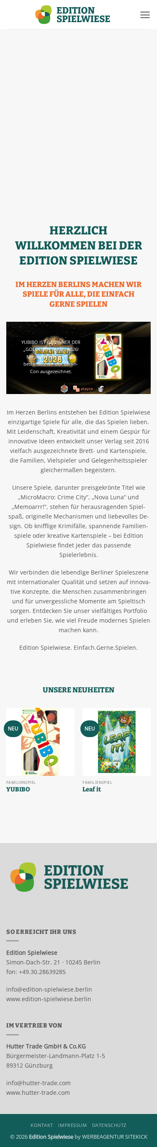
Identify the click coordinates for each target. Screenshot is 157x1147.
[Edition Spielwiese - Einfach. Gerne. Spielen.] (73, 14)
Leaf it (91, 789)
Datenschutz (109, 1125)
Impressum (72, 1125)
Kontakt (42, 1125)
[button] (145, 15)
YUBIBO (18, 789)
